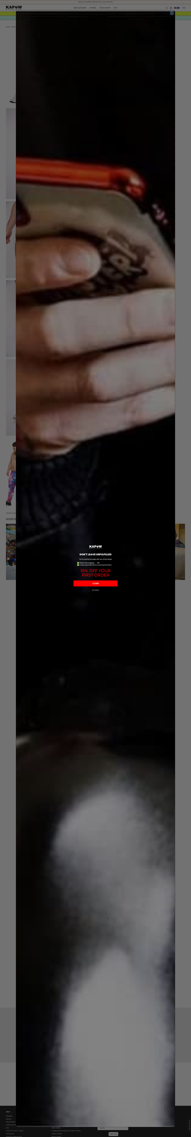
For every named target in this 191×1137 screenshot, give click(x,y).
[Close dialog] (171, 13)
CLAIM (96, 583)
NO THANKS (95, 590)
